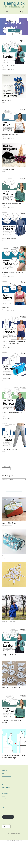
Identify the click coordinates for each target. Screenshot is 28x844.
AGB (3, 773)
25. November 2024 (5, 724)
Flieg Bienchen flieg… (9, 589)
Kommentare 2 (10, 689)
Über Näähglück (5, 793)
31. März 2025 (4, 558)
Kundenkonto (5, 804)
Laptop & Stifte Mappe (9, 523)
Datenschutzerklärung (6, 776)
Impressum (4, 770)
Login (3, 807)
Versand (3, 782)
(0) (22, 12)
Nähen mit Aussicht (8, 556)
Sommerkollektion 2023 (14, 25)
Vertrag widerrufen (8, 817)
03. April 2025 (4, 525)
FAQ (3, 784)
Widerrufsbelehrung (6, 787)
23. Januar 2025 (4, 689)
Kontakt (3, 796)
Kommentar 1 (11, 724)
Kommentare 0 (9, 525)
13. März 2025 (4, 624)
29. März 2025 (4, 591)
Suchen (6, 469)
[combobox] (14, 479)
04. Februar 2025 (5, 656)
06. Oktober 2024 (5, 759)
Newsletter (4, 798)
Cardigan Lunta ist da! (9, 655)
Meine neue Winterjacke (9, 622)
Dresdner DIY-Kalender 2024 (11, 688)
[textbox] (14, 480)
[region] (14, 26)
